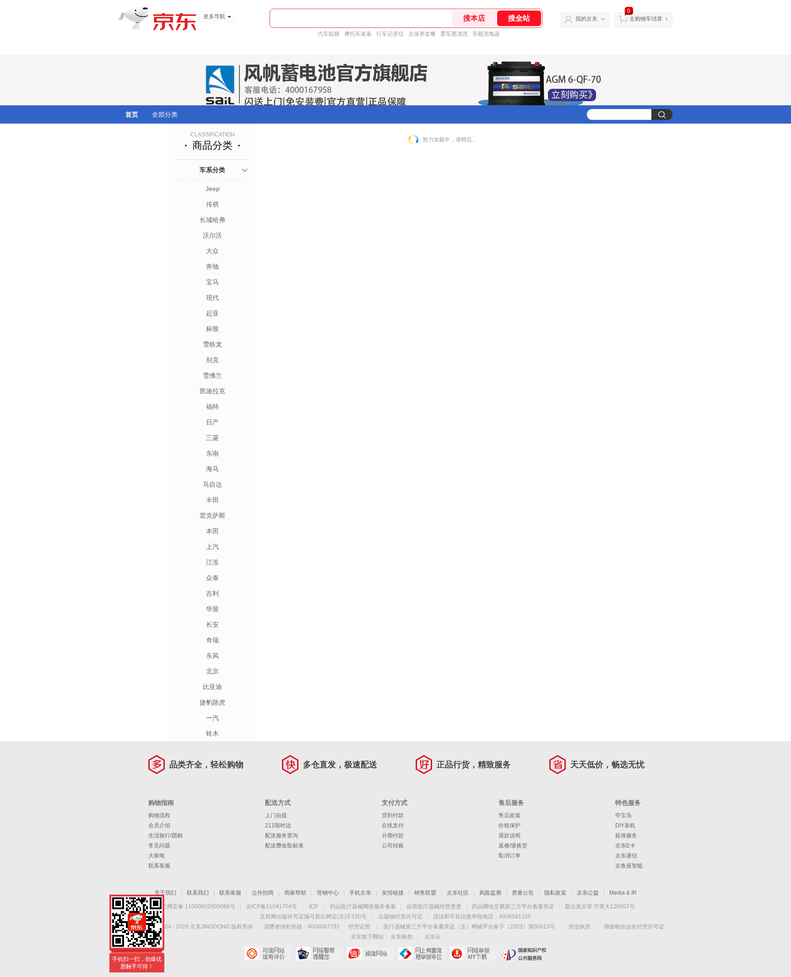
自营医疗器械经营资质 (433, 906)
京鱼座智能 (629, 866)
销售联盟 (425, 893)
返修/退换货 (512, 845)
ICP (313, 906)
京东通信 (626, 855)
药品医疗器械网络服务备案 (363, 906)
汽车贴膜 (329, 34)
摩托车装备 (358, 34)
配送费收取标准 (284, 845)
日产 (212, 422)
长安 (212, 624)
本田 (212, 531)
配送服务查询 (281, 835)
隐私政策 (555, 893)
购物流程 (159, 815)
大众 (212, 251)
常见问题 (159, 845)
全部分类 (165, 114)
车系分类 (212, 170)
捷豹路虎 (212, 702)
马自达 (212, 484)
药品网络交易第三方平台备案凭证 (513, 906)
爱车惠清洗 (454, 34)
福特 (212, 406)
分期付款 (393, 835)
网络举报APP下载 (472, 953)
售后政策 (509, 815)
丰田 (212, 500)
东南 (212, 453)
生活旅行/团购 (165, 835)
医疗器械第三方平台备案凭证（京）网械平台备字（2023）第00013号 (469, 926)
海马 (212, 468)
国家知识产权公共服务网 (523, 953)
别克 (212, 360)
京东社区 (458, 893)
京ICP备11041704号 (271, 906)
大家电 (156, 855)
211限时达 (278, 825)
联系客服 (159, 866)
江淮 (212, 562)
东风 (212, 655)
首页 (131, 114)
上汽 (212, 546)
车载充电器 (486, 34)
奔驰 (212, 266)
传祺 (212, 204)
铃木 (212, 733)
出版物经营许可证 (401, 916)
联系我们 (198, 893)
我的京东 (586, 19)
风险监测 (490, 893)
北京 (212, 671)
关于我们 (165, 893)
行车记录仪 (390, 34)
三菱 (212, 437)
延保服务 (626, 835)
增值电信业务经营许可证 (634, 926)
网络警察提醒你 (318, 953)
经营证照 (359, 926)
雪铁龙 (212, 344)
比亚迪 (212, 686)
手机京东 (360, 893)
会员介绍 (159, 825)
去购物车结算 (645, 19)
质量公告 (523, 893)
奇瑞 (212, 640)
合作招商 (263, 893)
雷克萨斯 (212, 515)
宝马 (212, 282)
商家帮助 (295, 893)
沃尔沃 (212, 235)
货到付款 (393, 815)
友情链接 (393, 893)
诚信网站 (370, 953)
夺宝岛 (623, 815)
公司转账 (393, 845)
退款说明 (509, 835)
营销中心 (328, 893)
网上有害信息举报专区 (421, 953)
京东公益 (588, 893)
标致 (212, 328)
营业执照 (580, 926)
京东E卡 (625, 845)
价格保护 (509, 825)
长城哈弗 (212, 219)
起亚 (212, 313)
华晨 (212, 609)
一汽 (212, 718)
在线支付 (393, 825)
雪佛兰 (212, 375)
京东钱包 (401, 937)
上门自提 (276, 815)
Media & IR (623, 893)
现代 (212, 297)
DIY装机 (625, 825)
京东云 (432, 937)
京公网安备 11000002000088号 (195, 906)
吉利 (212, 593)
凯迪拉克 (212, 391)
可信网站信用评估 (267, 953)
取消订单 (509, 855)
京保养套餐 (422, 34)
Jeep (213, 188)
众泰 (212, 577)
